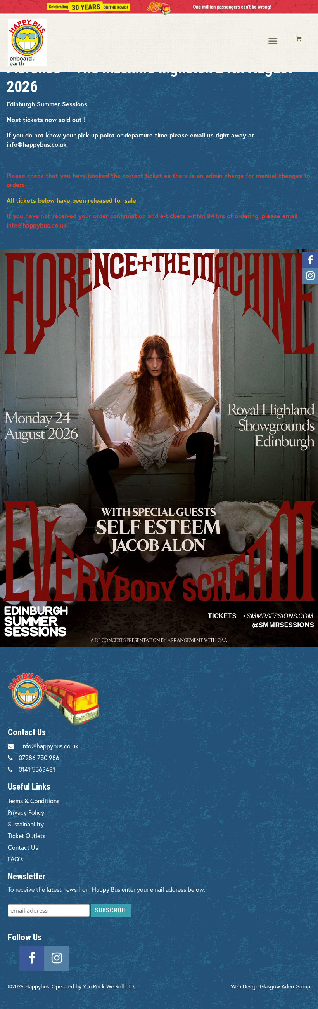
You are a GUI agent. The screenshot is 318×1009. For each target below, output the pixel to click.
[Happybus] (41, 42)
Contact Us (23, 847)
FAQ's (15, 859)
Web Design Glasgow (255, 986)
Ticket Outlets (26, 836)
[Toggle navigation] (273, 41)
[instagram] (56, 957)
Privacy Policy (26, 812)
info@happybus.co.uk (49, 746)
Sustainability (26, 824)
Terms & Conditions (33, 801)
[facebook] (31, 957)
